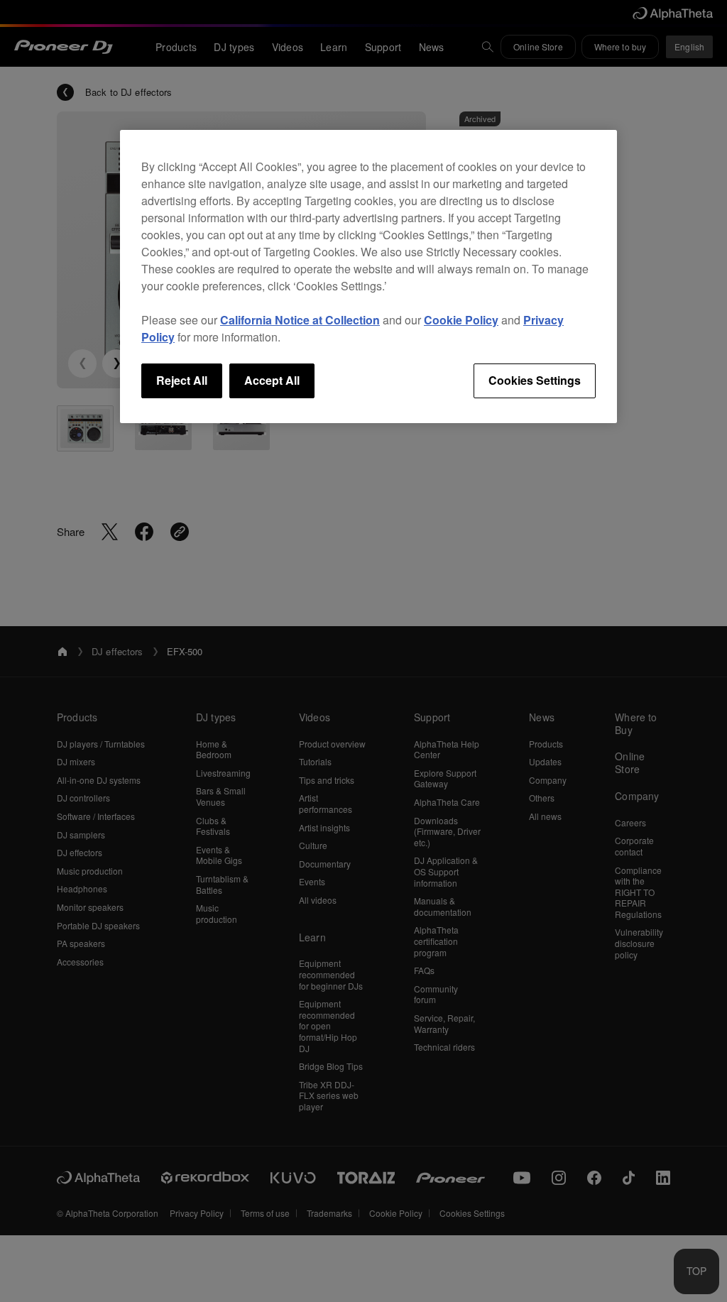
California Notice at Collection (300, 320)
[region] (368, 276)
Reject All (181, 380)
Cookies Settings (534, 380)
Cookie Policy (461, 320)
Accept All (272, 380)
